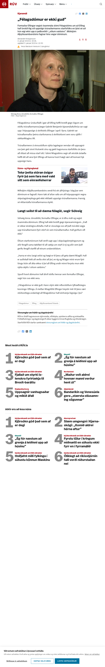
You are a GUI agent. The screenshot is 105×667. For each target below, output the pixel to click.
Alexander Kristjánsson (27, 39)
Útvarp (37, 4)
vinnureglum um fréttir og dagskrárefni (63, 322)
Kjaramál (22, 14)
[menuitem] (30, 4)
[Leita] (100, 4)
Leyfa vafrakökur (67, 661)
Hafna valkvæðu (42, 661)
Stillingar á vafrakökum (16, 661)
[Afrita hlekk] (76, 13)
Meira (62, 4)
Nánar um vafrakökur (92, 654)
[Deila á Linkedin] (86, 13)
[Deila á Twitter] (83, 13)
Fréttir (25, 4)
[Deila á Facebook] (80, 13)
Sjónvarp (50, 4)
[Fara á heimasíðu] (10, 4)
